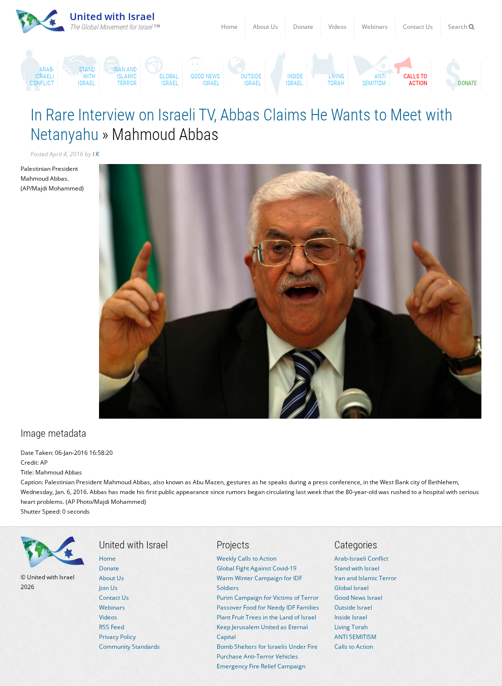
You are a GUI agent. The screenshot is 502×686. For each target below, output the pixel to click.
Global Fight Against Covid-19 (257, 568)
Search (458, 27)
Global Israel (351, 588)
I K (96, 154)
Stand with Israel (356, 568)
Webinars (375, 27)
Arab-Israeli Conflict (361, 558)
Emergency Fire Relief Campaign (261, 666)
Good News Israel (358, 597)
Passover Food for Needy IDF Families (268, 607)
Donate (303, 27)
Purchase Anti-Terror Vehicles (257, 656)
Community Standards (129, 646)
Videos (337, 27)
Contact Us (418, 27)
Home (229, 27)
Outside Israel (353, 607)
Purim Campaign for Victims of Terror (268, 597)
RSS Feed (111, 627)
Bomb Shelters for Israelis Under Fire (267, 646)
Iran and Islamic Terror (365, 578)
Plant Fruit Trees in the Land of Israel (266, 617)
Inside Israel (350, 617)
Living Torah (351, 627)
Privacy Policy (117, 637)
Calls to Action (353, 646)
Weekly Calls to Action (246, 558)
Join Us (108, 588)
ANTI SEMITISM (355, 637)
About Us (265, 27)
